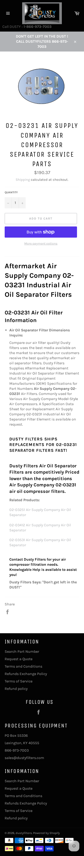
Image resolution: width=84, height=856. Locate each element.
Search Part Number (22, 651)
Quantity (11, 192)
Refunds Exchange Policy (26, 674)
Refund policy (16, 688)
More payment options (40, 243)
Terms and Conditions (23, 666)
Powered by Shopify (46, 833)
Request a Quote (18, 659)
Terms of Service (18, 681)
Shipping (23, 180)
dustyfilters (24, 833)
